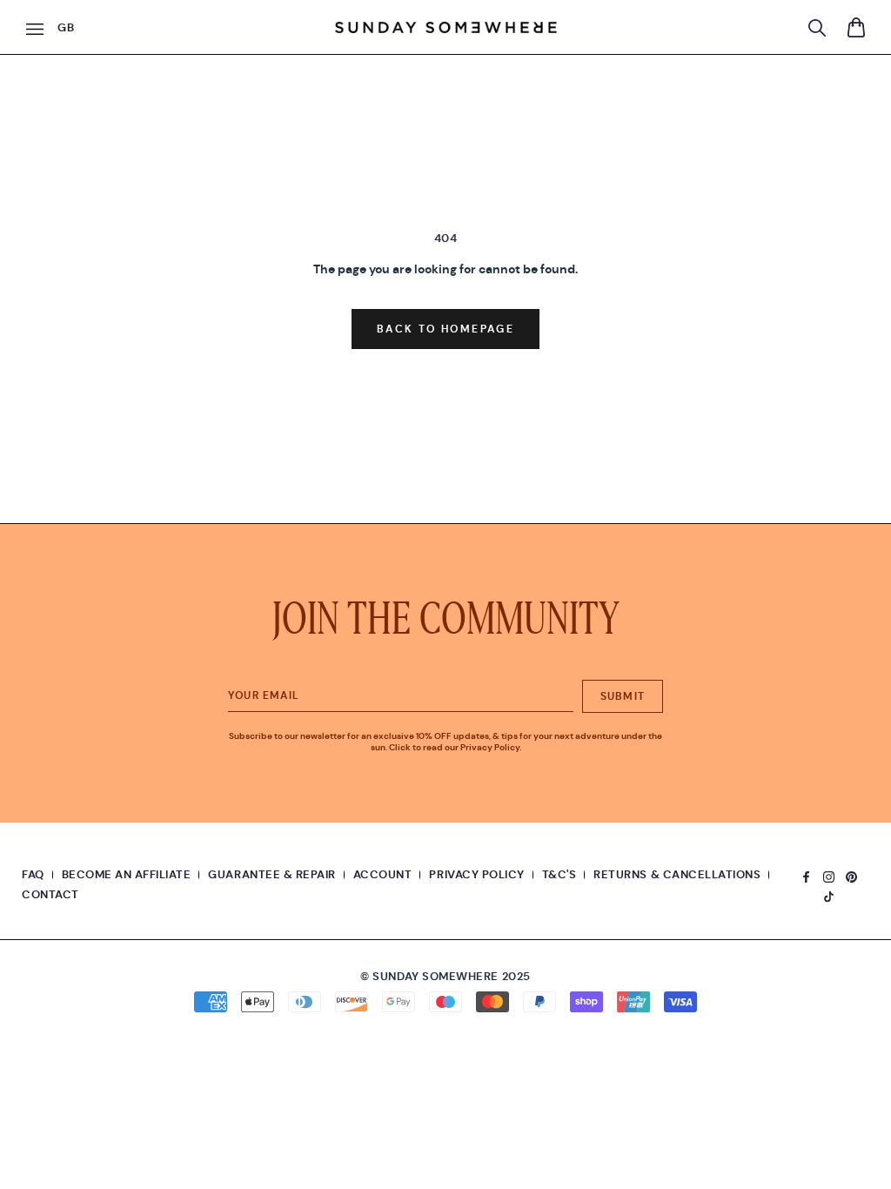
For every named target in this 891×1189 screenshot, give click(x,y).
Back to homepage (445, 329)
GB (65, 27)
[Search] (817, 28)
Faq (33, 874)
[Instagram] (828, 874)
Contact (50, 894)
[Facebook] (806, 874)
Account (382, 874)
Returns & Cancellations (676, 874)
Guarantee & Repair (271, 874)
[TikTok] (828, 894)
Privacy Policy (476, 874)
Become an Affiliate (126, 874)
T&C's (559, 874)
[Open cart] (856, 27)
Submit (622, 696)
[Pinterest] (851, 874)
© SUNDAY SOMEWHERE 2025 (445, 976)
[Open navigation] (35, 30)
